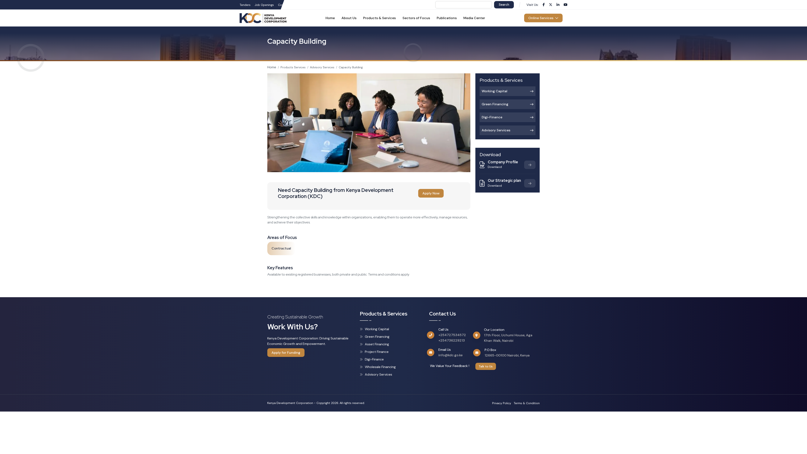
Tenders (245, 5)
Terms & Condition (527, 403)
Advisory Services (322, 67)
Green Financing (495, 104)
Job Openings (264, 5)
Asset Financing (377, 344)
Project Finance (377, 352)
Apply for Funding (286, 352)
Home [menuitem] (330, 18)
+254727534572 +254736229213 (452, 338)
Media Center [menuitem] (474, 18)
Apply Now (430, 193)
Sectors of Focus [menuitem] (416, 18)
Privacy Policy (501, 403)
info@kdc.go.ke (450, 355)
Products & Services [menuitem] (379, 18)
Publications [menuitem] (447, 18)
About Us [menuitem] (349, 18)
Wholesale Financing (380, 367)
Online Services (541, 18)
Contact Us (286, 5)
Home (271, 67)
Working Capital (494, 91)
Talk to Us (486, 366)
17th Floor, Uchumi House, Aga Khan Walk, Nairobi (508, 338)
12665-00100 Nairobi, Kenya (507, 355)
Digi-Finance (492, 117)
